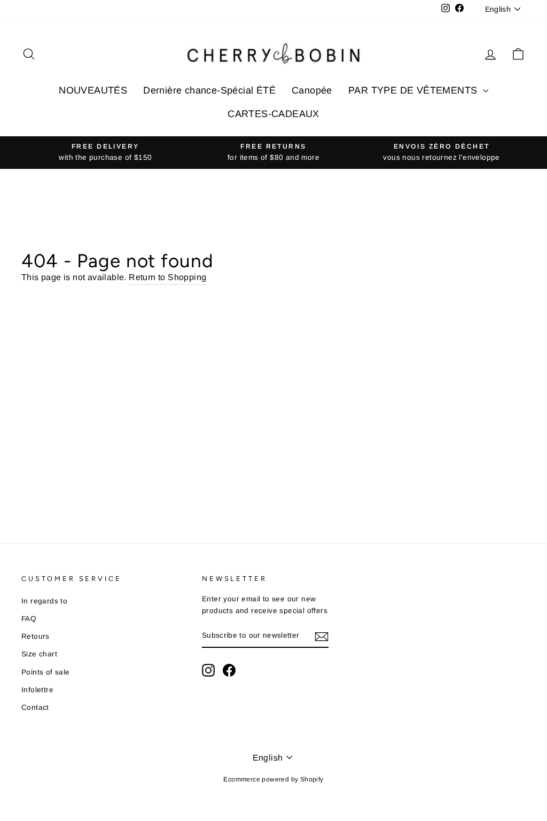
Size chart (39, 654)
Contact (35, 707)
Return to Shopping (167, 277)
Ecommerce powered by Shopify (273, 779)
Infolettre (37, 690)
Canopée (312, 90)
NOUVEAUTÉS (93, 90)
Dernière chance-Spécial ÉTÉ (209, 90)
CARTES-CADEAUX (273, 114)
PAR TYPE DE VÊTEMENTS (414, 90)
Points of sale (45, 672)
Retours (35, 636)
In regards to (44, 601)
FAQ (28, 619)
